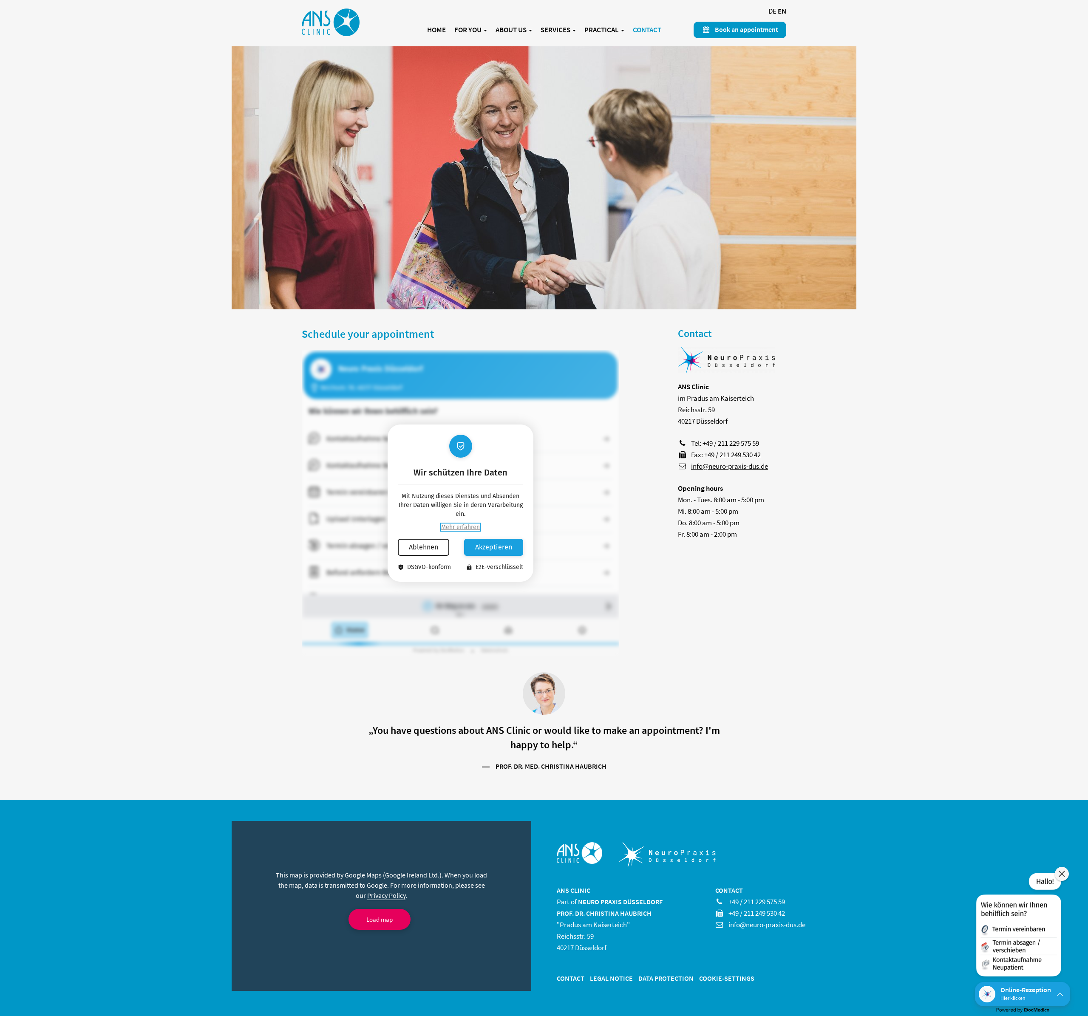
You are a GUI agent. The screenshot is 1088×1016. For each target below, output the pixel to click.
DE (772, 11)
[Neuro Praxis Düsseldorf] (726, 363)
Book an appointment (746, 29)
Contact (647, 29)
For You (468, 29)
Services (556, 29)
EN (782, 11)
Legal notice (611, 978)
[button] (1018, 926)
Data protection (666, 978)
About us (512, 29)
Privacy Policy (386, 895)
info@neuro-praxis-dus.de (729, 466)
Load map (379, 919)
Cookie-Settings (726, 978)
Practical (602, 29)
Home (436, 29)
